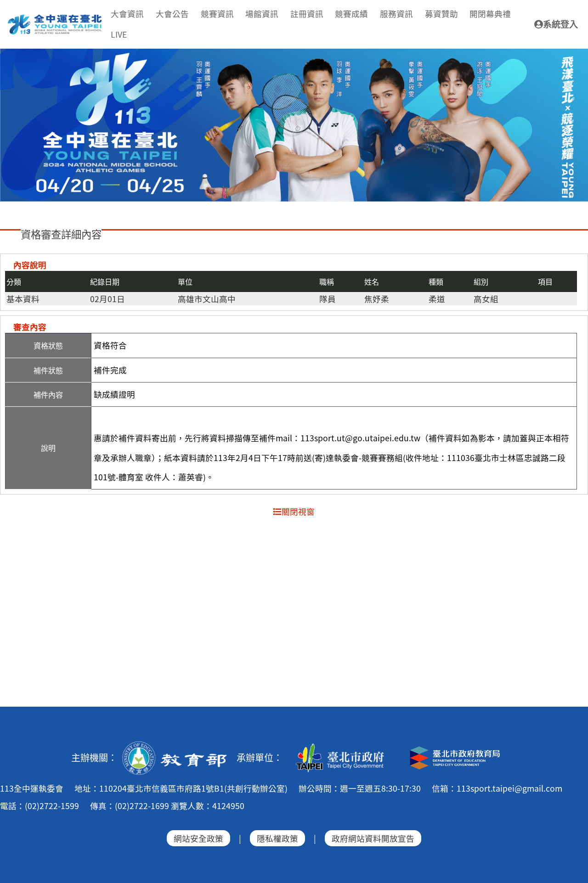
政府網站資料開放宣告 (373, 838)
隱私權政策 (277, 838)
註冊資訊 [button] (306, 13)
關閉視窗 (298, 511)
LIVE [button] (119, 34)
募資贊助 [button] (441, 13)
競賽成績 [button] (351, 13)
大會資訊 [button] (127, 13)
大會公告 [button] (172, 13)
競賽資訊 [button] (217, 13)
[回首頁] (55, 17)
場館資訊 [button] (261, 13)
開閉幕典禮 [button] (490, 13)
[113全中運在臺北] (294, 125)
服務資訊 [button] (396, 13)
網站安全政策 (198, 838)
